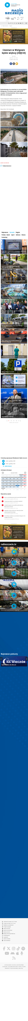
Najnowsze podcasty (9, 653)
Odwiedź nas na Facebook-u (11, 23)
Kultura (18, 235)
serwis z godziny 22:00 (10, 461)
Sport (13, 235)
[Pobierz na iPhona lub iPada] (17, 951)
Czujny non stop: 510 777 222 (9, 923)
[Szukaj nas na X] (8, 947)
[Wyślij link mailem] (16, 63)
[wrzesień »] (24, 473)
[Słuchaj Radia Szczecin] (7, 4)
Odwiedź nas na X (13, 23)
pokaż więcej (8, 466)
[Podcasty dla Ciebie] (22, 951)
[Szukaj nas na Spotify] (23, 947)
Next (26, 659)
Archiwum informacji (6, 470)
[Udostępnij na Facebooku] (11, 63)
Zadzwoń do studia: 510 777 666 (10, 921)
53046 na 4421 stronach (13, 422)
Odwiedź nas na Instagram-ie (15, 23)
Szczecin (12, 232)
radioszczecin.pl (6, 928)
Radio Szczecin (5, 25)
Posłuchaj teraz (6, 935)
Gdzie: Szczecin (4, 163)
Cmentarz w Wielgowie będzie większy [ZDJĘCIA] (14, 51)
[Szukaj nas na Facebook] (4, 947)
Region (11, 25)
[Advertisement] (14, 183)
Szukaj (23, 23)
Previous (1, 659)
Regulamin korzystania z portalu (15, 966)
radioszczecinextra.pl (7, 930)
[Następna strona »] (20, 420)
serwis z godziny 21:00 (10, 463)
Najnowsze (5, 232)
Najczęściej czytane (6, 494)
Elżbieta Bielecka (14, 59)
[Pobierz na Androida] (12, 951)
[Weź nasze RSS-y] (14, 956)
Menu (26, 23)
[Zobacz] (14, 36)
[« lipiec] (4, 473)
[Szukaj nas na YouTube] (7, 951)
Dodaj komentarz (7, 166)
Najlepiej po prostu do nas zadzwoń (9, 23)
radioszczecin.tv (8, 544)
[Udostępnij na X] (14, 63)
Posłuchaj (4, 237)
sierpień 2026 (14, 472)
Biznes (24, 235)
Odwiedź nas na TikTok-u (17, 23)
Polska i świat (6, 235)
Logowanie (5, 937)
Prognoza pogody (7, 926)
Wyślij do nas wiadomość (21, 23)
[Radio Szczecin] (14, 11)
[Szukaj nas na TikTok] (18, 947)
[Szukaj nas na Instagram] (13, 947)
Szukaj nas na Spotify (19, 23)
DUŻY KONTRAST (6, 940)
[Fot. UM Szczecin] (13, 76)
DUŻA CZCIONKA (6, 938)
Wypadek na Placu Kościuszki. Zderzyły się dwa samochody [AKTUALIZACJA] (13, 512)
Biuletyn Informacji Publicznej (9, 933)
